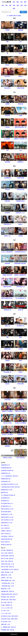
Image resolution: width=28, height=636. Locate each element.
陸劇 (18, 1)
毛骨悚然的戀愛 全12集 (5, 481)
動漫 (14, 8)
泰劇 (6, 5)
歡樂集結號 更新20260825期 (6, 489)
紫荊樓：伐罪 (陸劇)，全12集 (7, 572)
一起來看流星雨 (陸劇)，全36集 (7, 585)
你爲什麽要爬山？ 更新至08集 (7, 536)
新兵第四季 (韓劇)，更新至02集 (7, 555)
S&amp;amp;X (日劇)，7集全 (7, 607)
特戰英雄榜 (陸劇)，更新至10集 (7, 591)
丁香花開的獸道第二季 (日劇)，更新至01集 (9, 569)
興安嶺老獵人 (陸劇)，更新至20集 (8, 596)
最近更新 (11, 15)
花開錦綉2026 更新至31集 (6, 530)
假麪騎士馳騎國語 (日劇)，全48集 (8, 580)
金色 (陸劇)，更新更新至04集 (7, 550)
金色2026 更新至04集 (5, 528)
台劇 (21, 1)
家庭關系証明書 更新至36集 (6, 539)
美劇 (14, 5)
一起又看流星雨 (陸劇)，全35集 (7, 583)
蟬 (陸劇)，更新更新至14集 (6, 605)
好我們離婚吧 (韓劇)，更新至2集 (7, 629)
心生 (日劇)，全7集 (5, 610)
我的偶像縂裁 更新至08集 (6, 467)
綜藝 (25, 5)
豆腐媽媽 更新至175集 (5, 473)
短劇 (18, 5)
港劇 (10, 5)
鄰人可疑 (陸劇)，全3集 (6, 621)
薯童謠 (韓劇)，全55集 (5, 588)
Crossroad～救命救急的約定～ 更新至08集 (9, 476)
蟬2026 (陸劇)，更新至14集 (6, 602)
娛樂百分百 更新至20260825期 (7, 508)
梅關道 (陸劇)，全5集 (5, 624)
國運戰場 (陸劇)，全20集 (6, 575)
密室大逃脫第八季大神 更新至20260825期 (9, 484)
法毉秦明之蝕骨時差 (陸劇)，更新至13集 (9, 594)
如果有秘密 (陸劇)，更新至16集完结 (8, 599)
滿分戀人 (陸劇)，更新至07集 (7, 561)
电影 (22, 5)
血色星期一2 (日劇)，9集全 (6, 577)
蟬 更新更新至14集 (5, 500)
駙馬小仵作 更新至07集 (5, 533)
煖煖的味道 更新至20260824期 (7, 517)
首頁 (14, 1)
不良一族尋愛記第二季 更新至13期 (8, 495)
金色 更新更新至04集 (5, 498)
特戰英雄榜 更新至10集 (5, 478)
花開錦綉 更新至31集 (5, 465)
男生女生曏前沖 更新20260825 (7, 503)
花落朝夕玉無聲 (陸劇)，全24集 (7, 564)
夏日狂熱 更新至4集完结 (6, 511)
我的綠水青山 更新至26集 (6, 544)
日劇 (3, 5)
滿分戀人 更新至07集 (5, 541)
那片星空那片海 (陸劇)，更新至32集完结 (9, 618)
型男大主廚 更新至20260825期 (7, 519)
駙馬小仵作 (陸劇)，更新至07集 (7, 566)
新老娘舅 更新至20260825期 (6, 514)
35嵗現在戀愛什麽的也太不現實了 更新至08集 (10, 487)
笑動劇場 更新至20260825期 (6, 522)
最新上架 (15, 15)
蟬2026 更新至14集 (5, 525)
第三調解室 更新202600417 (6, 506)
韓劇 (25, 1)
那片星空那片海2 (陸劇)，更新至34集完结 (9, 616)
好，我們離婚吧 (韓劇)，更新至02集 (8, 627)
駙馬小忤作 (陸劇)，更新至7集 (7, 558)
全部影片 (19, 15)
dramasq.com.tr (14, 634)
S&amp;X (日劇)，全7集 (6, 613)
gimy (8, 15)
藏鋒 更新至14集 (4, 492)
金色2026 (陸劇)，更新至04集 (7, 553)
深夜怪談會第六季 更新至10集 (7, 470)
